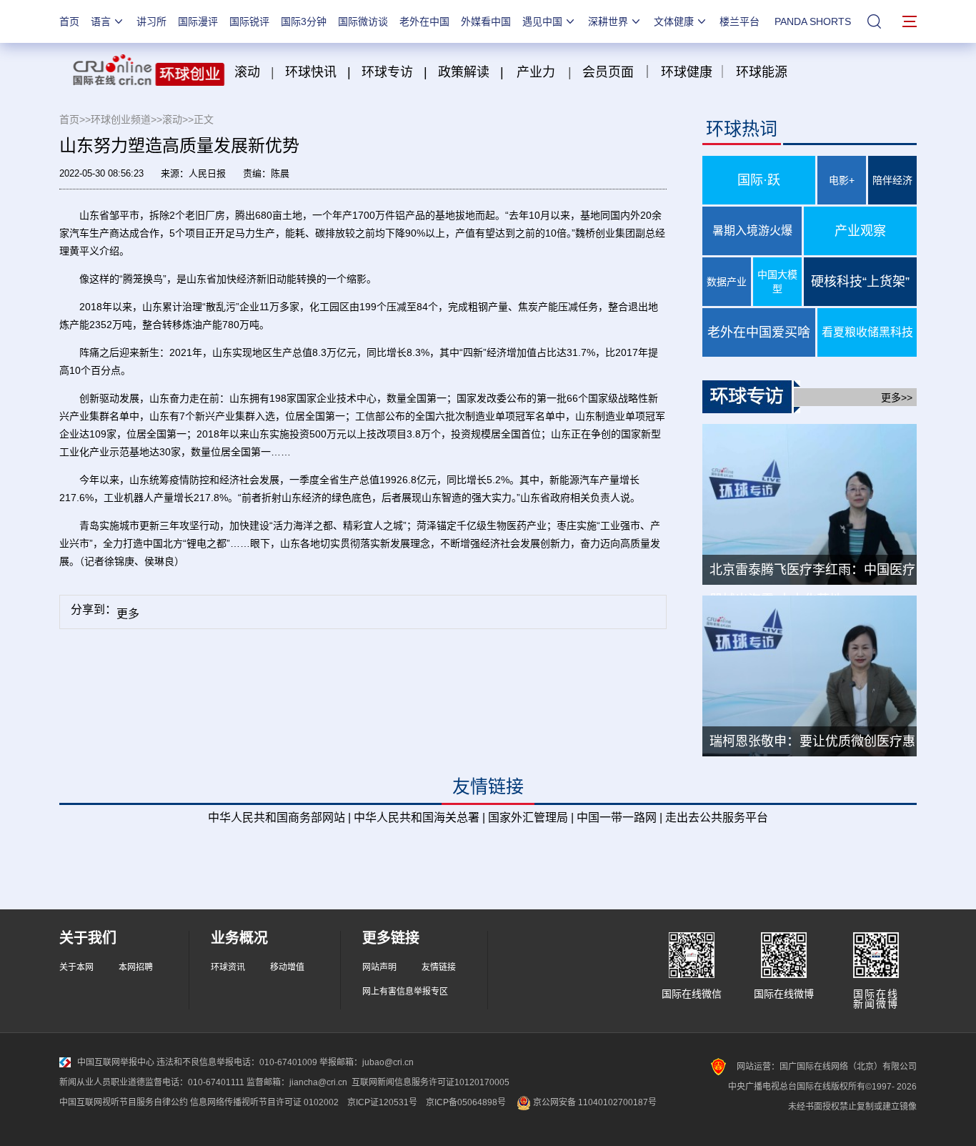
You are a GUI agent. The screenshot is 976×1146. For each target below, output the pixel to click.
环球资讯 (228, 967)
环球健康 (686, 72)
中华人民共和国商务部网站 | (279, 817)
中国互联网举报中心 (115, 1062)
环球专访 (387, 72)
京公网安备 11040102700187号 (594, 1102)
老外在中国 (424, 21)
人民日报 (207, 173)
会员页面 (608, 72)
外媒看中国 (486, 21)
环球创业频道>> (126, 119)
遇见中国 (542, 21)
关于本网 (76, 967)
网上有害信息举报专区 (405, 992)
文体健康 (674, 21)
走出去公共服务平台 (716, 817)
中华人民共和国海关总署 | (419, 817)
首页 (69, 21)
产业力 (536, 72)
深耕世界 (608, 21)
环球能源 (761, 72)
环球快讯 (311, 72)
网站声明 (379, 967)
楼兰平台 (739, 21)
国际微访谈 (363, 21)
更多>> (896, 397)
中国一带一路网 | (619, 817)
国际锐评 (249, 21)
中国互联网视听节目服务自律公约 (123, 1102)
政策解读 (465, 72)
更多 (127, 614)
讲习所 (151, 21)
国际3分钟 (304, 21)
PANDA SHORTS (813, 21)
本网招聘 (136, 967)
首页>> (75, 119)
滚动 (247, 72)
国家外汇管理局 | (531, 817)
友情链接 (439, 967)
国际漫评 (198, 21)
